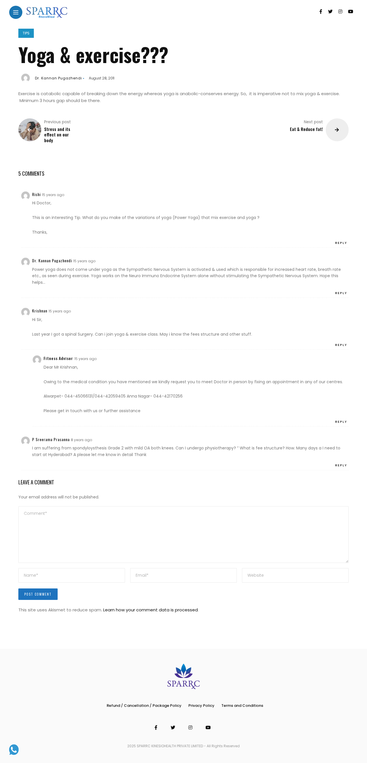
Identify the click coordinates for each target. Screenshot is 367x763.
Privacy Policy (201, 705)
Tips (26, 33)
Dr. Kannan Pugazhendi (58, 78)
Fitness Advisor (58, 358)
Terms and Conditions (242, 705)
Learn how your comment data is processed (150, 610)
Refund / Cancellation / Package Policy (144, 705)
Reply (341, 242)
